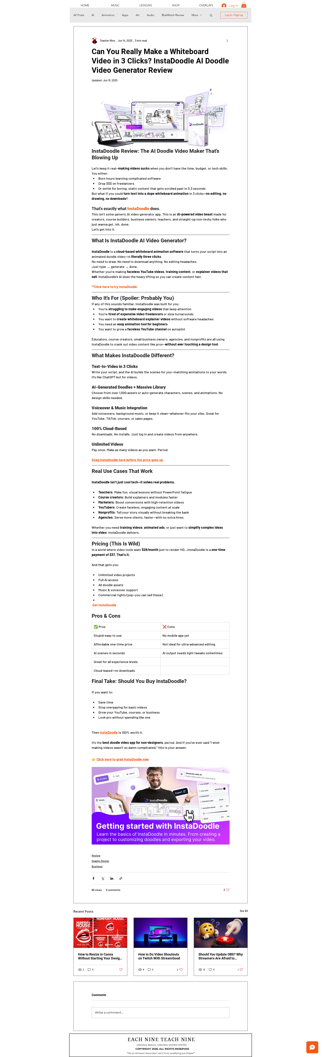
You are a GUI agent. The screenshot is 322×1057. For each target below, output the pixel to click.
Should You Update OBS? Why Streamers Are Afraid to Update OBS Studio (220, 956)
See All (244, 910)
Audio (150, 15)
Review (96, 855)
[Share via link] (121, 878)
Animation (108, 15)
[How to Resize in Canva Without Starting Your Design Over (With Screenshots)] (100, 933)
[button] (244, 5)
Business (97, 866)
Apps (125, 15)
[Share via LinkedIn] (111, 878)
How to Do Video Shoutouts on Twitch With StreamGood (159, 956)
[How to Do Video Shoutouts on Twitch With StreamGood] (160, 933)
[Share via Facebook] (93, 878)
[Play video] (161, 806)
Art (137, 15)
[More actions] (227, 40)
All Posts (78, 15)
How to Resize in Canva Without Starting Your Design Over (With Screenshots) (99, 956)
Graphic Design (100, 861)
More (195, 15)
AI (92, 15)
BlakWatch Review (173, 15)
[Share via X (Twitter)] (102, 878)
